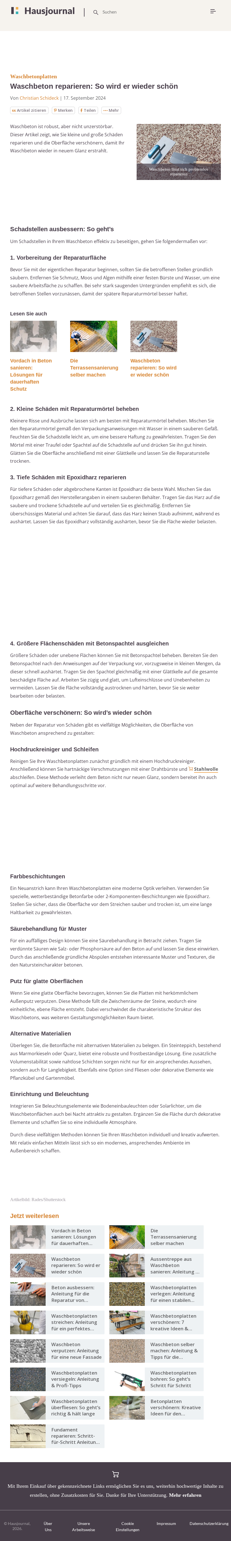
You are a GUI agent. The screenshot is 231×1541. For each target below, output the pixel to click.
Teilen (90, 110)
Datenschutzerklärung (209, 1523)
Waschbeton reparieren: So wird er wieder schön (153, 368)
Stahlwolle (206, 769)
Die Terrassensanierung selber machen (94, 368)
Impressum (166, 1523)
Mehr (114, 110)
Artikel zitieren (31, 110)
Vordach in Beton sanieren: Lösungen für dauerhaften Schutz (31, 375)
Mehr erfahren (185, 1495)
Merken (65, 110)
